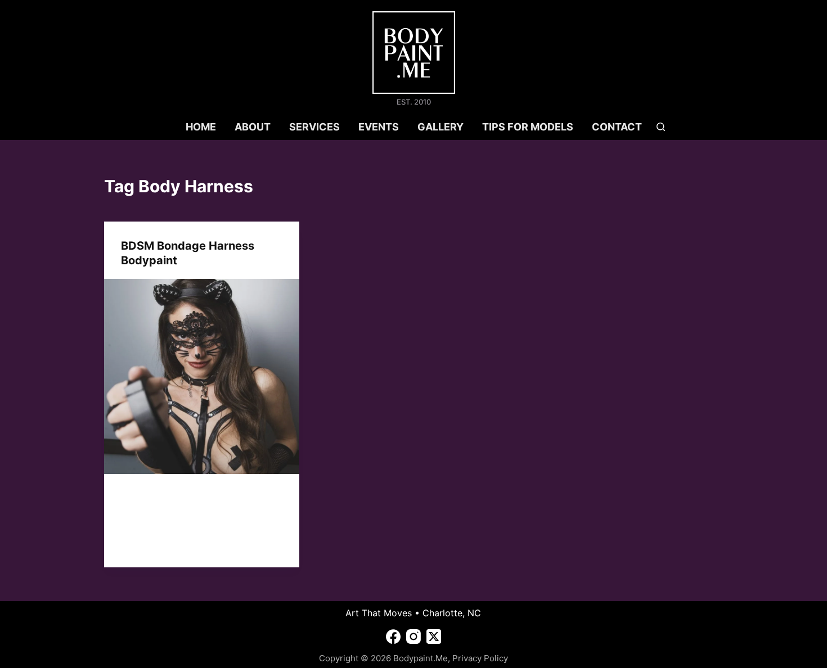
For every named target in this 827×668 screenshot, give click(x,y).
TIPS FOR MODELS (527, 127)
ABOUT (253, 127)
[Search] (661, 127)
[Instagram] (413, 636)
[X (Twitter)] (433, 636)
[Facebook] (393, 636)
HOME (201, 127)
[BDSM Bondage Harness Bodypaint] (201, 376)
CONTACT (617, 127)
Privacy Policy (480, 658)
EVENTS (378, 127)
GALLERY (440, 127)
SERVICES (314, 127)
